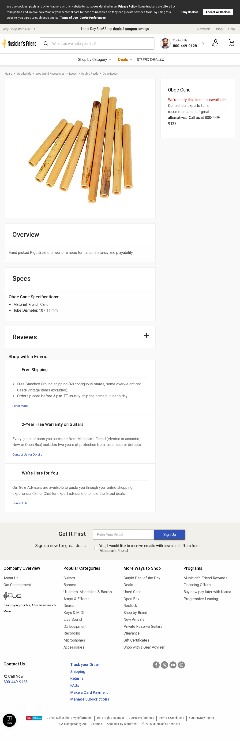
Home (8, 73)
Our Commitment (17, 585)
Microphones (74, 640)
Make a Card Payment (89, 692)
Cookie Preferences (93, 17)
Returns (77, 678)
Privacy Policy (127, 6)
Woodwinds (24, 73)
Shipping (77, 671)
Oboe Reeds (110, 73)
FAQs (74, 685)
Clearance (132, 633)
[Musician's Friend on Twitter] (164, 665)
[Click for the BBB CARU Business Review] (34, 718)
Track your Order (84, 664)
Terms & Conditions (171, 717)
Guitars (69, 578)
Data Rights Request (110, 717)
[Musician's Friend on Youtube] (173, 665)
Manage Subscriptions (89, 699)
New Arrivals (134, 619)
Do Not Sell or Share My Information (69, 717)
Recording (72, 633)
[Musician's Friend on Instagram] (181, 665)
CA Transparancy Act (73, 724)
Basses (70, 585)
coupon (131, 29)
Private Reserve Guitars (143, 626)
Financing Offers (197, 585)
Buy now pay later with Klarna (207, 592)
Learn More (20, 406)
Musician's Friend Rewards (205, 578)
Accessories (74, 647)
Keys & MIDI (74, 612)
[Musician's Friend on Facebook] (156, 665)
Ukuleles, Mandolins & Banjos (88, 592)
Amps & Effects (77, 599)
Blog (219, 29)
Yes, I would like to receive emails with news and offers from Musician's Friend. (149, 548)
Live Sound (73, 619)
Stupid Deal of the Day (142, 578)
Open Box (131, 599)
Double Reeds (89, 73)
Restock (130, 605)
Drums (69, 605)
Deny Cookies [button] (190, 12)
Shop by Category (92, 59)
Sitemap (96, 724)
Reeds (73, 73)
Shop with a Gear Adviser (144, 647)
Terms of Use (69, 17)
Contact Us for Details (27, 454)
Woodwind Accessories (50, 73)
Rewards (203, 29)
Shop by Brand (135, 612)
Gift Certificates (136, 640)
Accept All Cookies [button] (218, 12)
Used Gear (132, 592)
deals (117, 29)
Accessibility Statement (122, 724)
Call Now (15, 679)
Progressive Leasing (201, 599)
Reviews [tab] (24, 337)
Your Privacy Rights (201, 717)
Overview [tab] (25, 234)
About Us (11, 578)
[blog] (30, 596)
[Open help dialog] (9, 720)
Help (231, 29)
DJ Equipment (75, 626)
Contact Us (19, 503)
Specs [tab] (21, 278)
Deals (123, 59)
